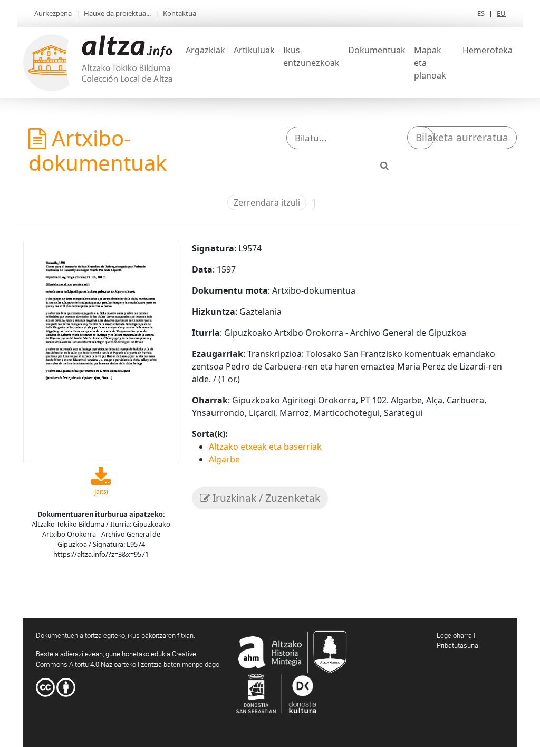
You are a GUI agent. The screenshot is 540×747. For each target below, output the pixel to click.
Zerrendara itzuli (267, 202)
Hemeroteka (487, 50)
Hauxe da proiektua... (117, 13)
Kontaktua (179, 13)
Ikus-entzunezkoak (311, 56)
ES (481, 13)
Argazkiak (205, 50)
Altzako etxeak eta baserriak (265, 446)
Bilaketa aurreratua (462, 137)
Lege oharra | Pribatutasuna (457, 640)
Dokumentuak (377, 50)
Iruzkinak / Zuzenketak (265, 498)
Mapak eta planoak (430, 62)
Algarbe (224, 459)
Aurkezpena (53, 13)
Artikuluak (254, 50)
